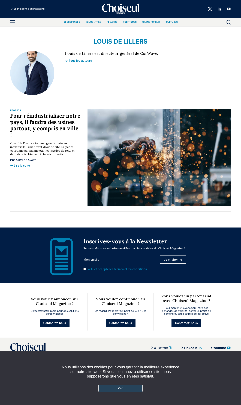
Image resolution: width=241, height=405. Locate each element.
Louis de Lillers (26, 159)
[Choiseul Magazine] (54, 348)
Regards (112, 22)
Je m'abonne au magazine (29, 8)
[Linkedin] (219, 9)
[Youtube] (227, 9)
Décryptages (72, 22)
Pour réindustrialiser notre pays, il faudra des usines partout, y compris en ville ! (45, 125)
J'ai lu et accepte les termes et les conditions (116, 269)
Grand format (151, 22)
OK (120, 388)
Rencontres (93, 22)
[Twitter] (210, 9)
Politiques (130, 22)
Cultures (172, 22)
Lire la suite (22, 165)
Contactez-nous (54, 323)
